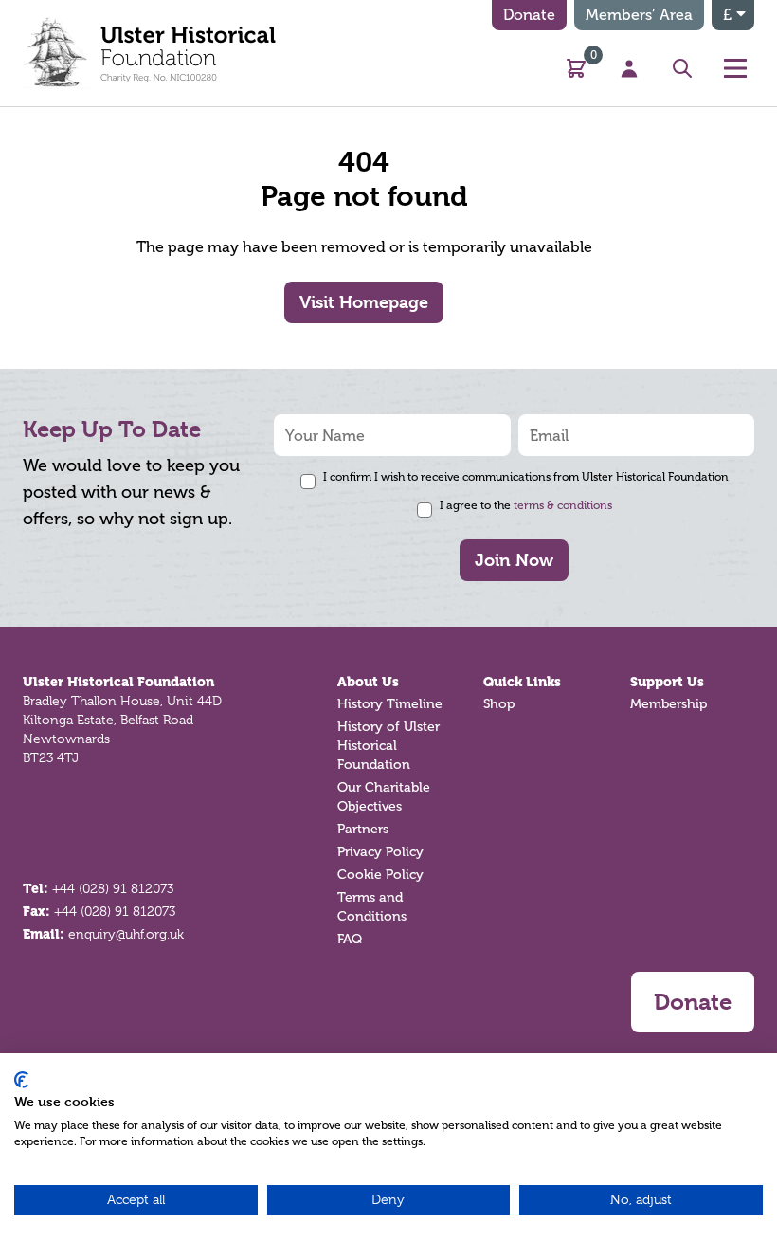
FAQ (349, 939)
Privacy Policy (380, 852)
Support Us (667, 681)
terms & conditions (563, 505)
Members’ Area (639, 15)
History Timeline (390, 704)
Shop (499, 704)
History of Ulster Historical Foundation (388, 746)
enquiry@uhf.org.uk (126, 933)
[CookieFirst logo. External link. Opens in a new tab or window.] (21, 1079)
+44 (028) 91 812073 (112, 888)
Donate (529, 15)
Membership (668, 704)
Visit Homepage (363, 302)
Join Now (514, 560)
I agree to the (526, 505)
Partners (362, 829)
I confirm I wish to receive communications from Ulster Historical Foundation (526, 477)
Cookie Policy (380, 875)
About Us (368, 681)
